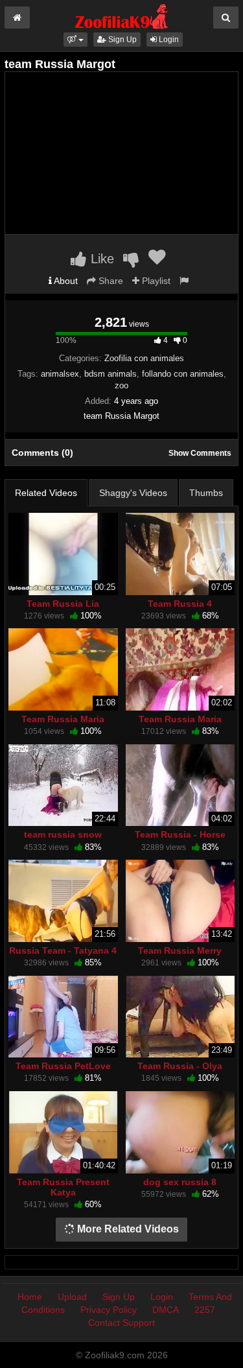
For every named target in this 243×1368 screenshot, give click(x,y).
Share (109, 281)
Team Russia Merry (180, 950)
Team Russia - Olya (179, 1066)
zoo (121, 385)
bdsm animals (110, 374)
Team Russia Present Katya (63, 1187)
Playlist (154, 281)
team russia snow (63, 834)
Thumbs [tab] (206, 493)
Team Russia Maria (62, 719)
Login (168, 39)
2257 (204, 1309)
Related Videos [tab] (46, 493)
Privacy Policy (108, 1309)
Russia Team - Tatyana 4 (63, 950)
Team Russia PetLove (63, 1066)
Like (100, 259)
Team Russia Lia (63, 603)
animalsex (60, 374)
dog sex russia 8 (179, 1182)
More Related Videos (127, 1228)
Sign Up (121, 39)
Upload (72, 1296)
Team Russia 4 (180, 603)
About (65, 281)
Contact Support (121, 1322)
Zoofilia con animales (144, 358)
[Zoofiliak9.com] (121, 15)
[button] (75, 39)
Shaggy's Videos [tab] (133, 493)
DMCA (165, 1309)
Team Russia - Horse (180, 834)
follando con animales (183, 374)
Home (29, 1296)
